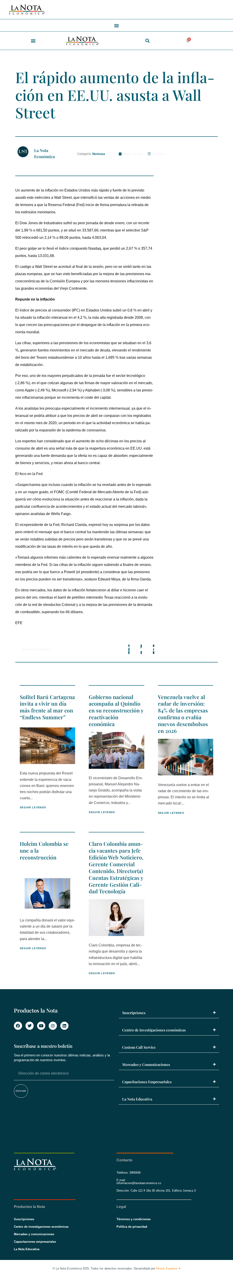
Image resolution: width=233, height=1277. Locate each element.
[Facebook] (18, 1026)
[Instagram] (53, 1026)
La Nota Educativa (137, 1099)
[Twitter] (29, 1026)
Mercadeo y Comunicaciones (146, 1064)
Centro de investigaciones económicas (154, 1030)
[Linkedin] (64, 1026)
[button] (116, 25)
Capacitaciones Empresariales (147, 1081)
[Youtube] (41, 1026)
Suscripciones (133, 1012)
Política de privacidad (131, 1226)
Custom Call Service (139, 1047)
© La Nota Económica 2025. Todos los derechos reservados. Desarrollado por (116, 1268)
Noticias (98, 154)
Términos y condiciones (133, 1219)
